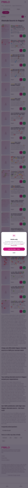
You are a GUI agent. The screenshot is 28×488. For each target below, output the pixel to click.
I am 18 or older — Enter (14, 249)
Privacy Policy (14, 245)
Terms (21, 244)
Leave (14, 252)
